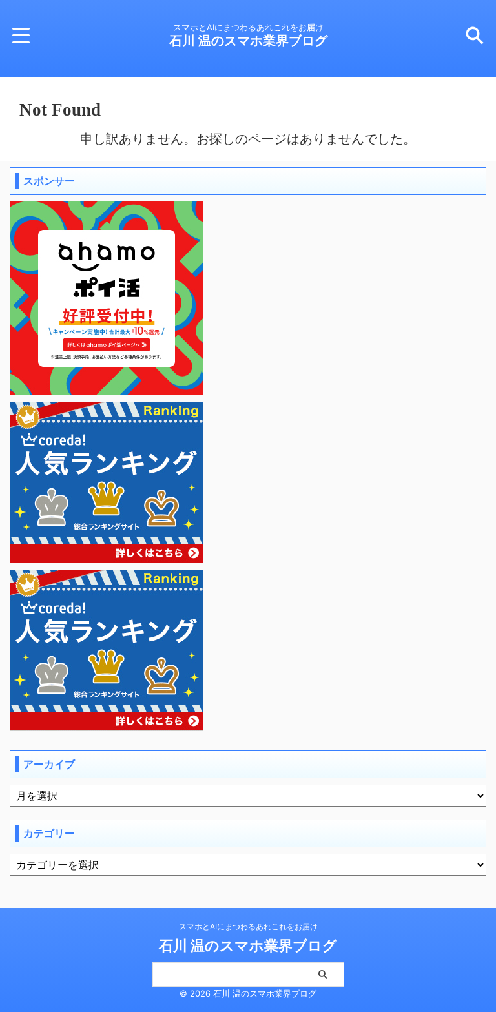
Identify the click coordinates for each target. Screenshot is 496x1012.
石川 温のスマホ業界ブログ (248, 40)
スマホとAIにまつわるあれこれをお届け (248, 926)
